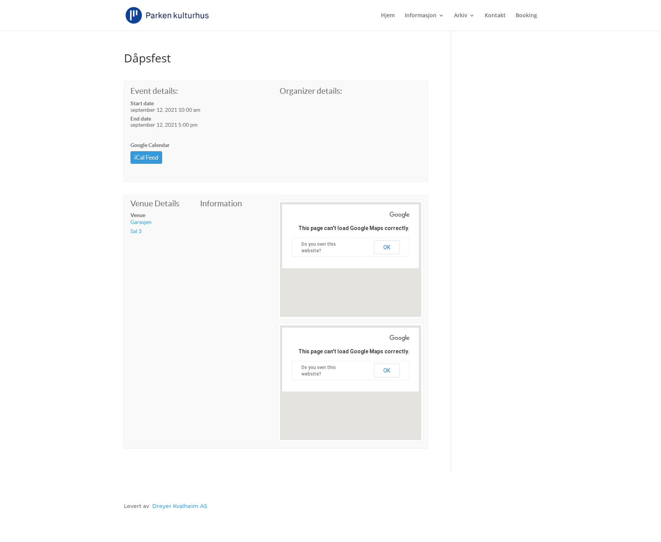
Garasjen (140, 222)
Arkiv (460, 16)
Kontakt (495, 16)
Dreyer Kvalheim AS (179, 506)
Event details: (154, 91)
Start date (142, 103)
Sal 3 (136, 231)
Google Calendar (150, 145)
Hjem (388, 16)
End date (140, 119)
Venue (137, 215)
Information (221, 203)
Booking (526, 16)
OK (386, 247)
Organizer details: (311, 91)
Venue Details (154, 203)
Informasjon (420, 16)
